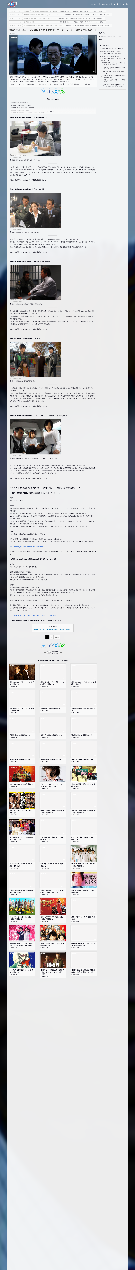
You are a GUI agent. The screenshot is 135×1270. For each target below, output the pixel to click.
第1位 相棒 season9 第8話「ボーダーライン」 (22, 103)
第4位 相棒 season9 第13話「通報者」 (20, 110)
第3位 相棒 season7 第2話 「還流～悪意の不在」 (23, 108)
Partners (119, 36)
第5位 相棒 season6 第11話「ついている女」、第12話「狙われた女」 (28, 112)
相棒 (101, 39)
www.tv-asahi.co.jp (17, 157)
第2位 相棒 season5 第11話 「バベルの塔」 (21, 105)
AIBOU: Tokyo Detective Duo (107, 36)
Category (94, 4)
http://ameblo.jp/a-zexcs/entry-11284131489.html (26, 547)
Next (56, 637)
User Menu (106, 4)
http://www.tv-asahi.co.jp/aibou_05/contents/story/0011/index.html (33, 615)
